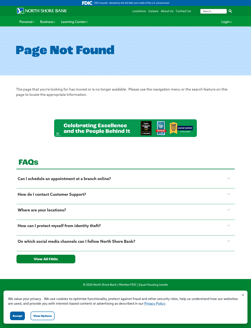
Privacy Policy (154, 303)
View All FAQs (46, 259)
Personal (25, 22)
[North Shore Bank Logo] (41, 11)
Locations (139, 11)
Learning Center (73, 22)
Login (225, 22)
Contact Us (183, 11)
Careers (153, 11)
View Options (42, 316)
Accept (17, 316)
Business (46, 22)
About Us (167, 11)
